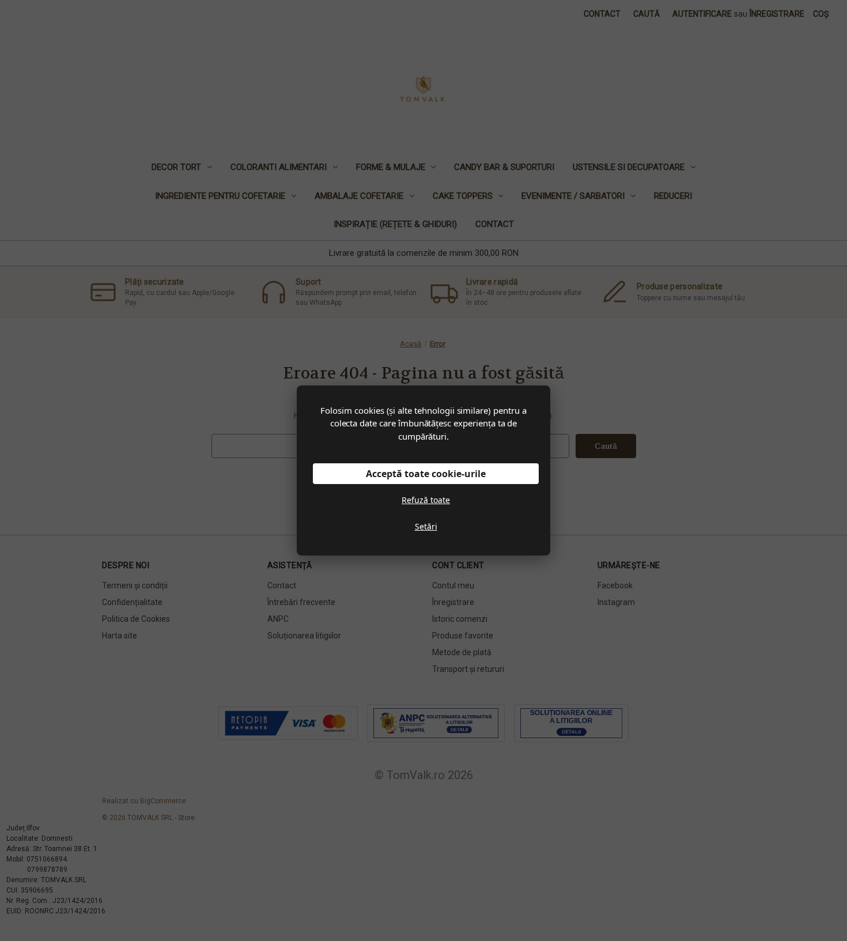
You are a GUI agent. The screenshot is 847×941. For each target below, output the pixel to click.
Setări (426, 526)
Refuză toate (426, 499)
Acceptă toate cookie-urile (426, 473)
